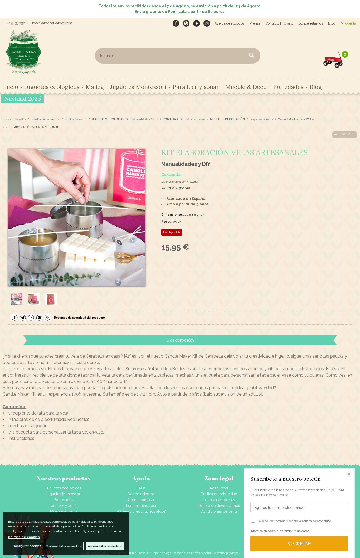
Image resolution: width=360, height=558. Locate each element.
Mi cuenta (348, 23)
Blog (331, 23)
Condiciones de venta (218, 511)
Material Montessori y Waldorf (180, 181)
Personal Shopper (141, 505)
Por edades (63, 500)
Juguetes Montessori (138, 86)
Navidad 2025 (22, 98)
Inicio (10, 86)
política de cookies (24, 537)
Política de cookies (219, 500)
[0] (333, 57)
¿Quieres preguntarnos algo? (141, 511)
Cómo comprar (141, 500)
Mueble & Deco (63, 511)
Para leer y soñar (63, 505)
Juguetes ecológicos (63, 488)
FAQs (141, 488)
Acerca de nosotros (229, 23)
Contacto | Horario (279, 23)
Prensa (255, 23)
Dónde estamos (310, 23)
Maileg (95, 86)
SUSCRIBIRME (299, 544)
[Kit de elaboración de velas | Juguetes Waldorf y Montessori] (76, 217)
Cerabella (171, 174)
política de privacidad (316, 521)
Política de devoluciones (219, 505)
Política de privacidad (219, 494)
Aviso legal (219, 488)
